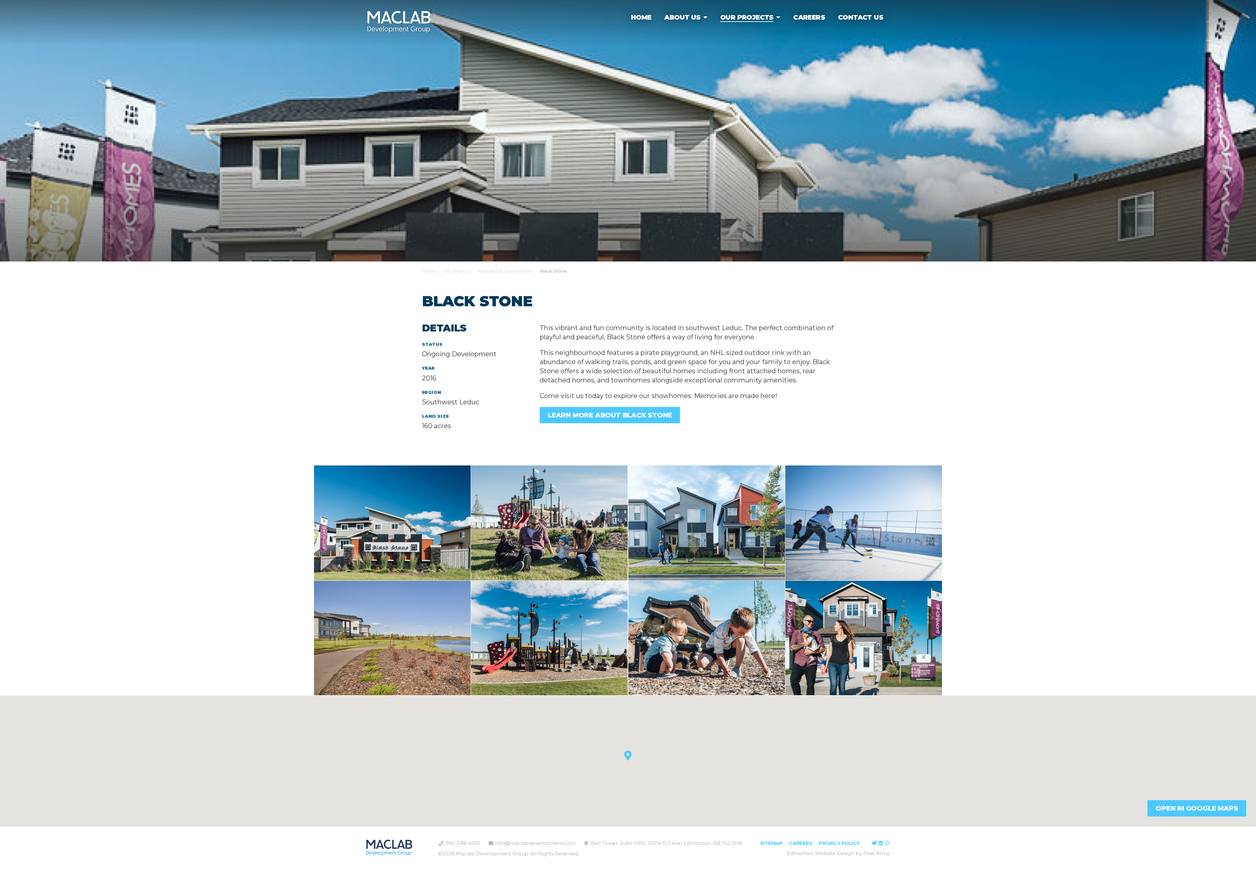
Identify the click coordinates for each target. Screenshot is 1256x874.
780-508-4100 (462, 843)
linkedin (880, 843)
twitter (874, 843)
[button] (628, 755)
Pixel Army (876, 853)
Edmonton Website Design (820, 853)
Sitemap (771, 843)
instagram (887, 843)
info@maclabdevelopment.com (536, 843)
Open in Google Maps (1197, 808)
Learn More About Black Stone (610, 415)
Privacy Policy (839, 843)
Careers (800, 843)
